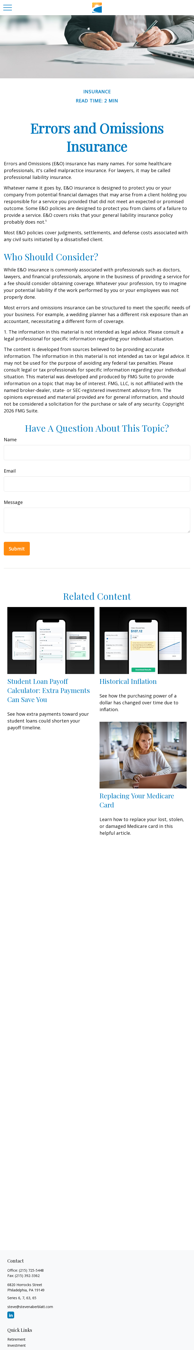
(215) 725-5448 (31, 1270)
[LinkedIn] (10, 1315)
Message (13, 502)
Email (10, 471)
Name (10, 439)
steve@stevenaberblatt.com (30, 1306)
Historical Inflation (128, 681)
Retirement (16, 1339)
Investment (16, 1345)
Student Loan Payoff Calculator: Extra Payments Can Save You (48, 690)
